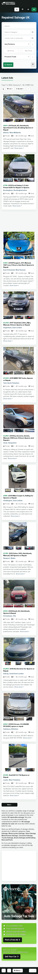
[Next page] (28, 88)
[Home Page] (4, 970)
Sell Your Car (11, 956)
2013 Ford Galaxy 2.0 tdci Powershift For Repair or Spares (16, 186)
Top (32, 970)
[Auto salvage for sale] (19, 902)
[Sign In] (28, 9)
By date (20, 89)
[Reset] (32, 44)
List (9, 89)
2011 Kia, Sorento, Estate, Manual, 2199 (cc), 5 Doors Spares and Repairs (18, 438)
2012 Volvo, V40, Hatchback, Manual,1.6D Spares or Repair (17, 554)
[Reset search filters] (33, 64)
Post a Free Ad (12, 940)
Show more (18, 148)
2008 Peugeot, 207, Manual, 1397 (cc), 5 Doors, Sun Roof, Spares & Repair (18, 265)
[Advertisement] (19, 221)
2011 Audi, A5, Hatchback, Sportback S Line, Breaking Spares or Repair (18, 128)
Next (9, 805)
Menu (18, 970)
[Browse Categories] (32, 32)
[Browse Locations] (32, 38)
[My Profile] (9, 970)
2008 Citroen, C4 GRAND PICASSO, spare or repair (16, 725)
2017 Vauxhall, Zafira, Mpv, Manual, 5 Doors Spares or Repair (17, 324)
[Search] (16, 9)
